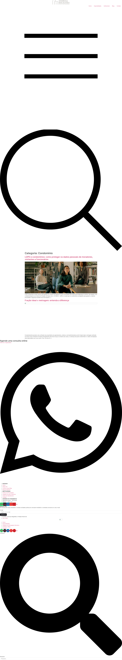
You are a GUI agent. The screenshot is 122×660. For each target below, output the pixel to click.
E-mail (1, 510)
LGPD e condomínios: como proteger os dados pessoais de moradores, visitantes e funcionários (59, 258)
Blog (113, 6)
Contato (119, 6)
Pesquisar (2, 533)
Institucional (107, 6)
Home (90, 6)
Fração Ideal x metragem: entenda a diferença (47, 300)
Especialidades (97, 6)
